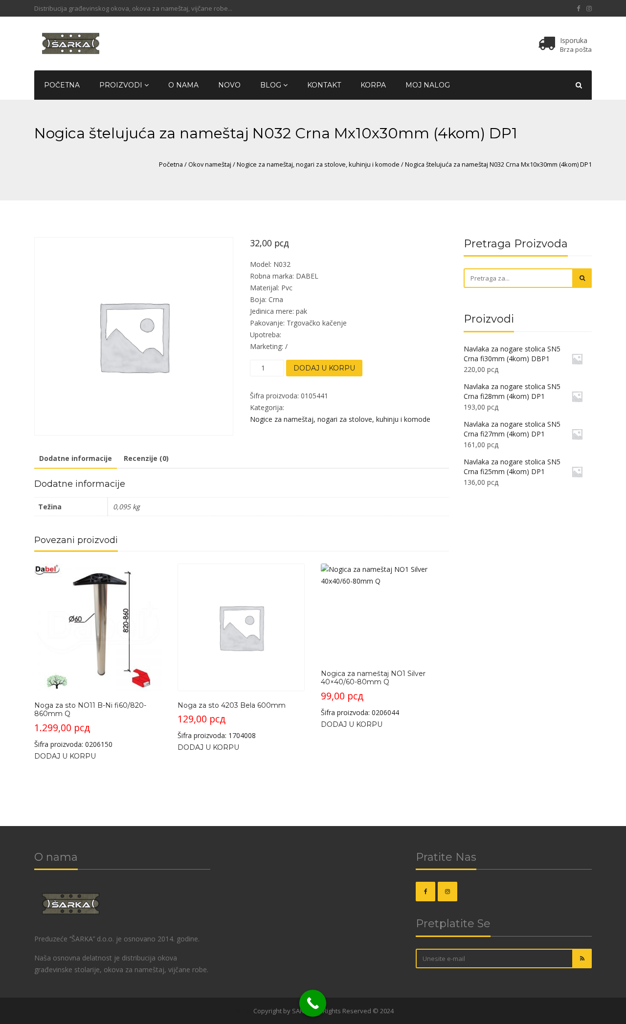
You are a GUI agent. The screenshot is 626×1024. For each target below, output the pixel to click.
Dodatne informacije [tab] (75, 458)
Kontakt (324, 85)
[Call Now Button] (312, 1003)
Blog (271, 85)
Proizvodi (121, 85)
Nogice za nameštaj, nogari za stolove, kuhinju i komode (318, 164)
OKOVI (242, 1010)
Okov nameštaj (209, 164)
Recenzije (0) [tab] (146, 458)
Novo (229, 85)
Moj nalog (427, 85)
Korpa (373, 85)
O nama (183, 85)
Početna (62, 85)
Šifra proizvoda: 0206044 (373, 693)
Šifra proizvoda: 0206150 (90, 725)
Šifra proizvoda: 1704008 (232, 720)
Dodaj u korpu (324, 368)
